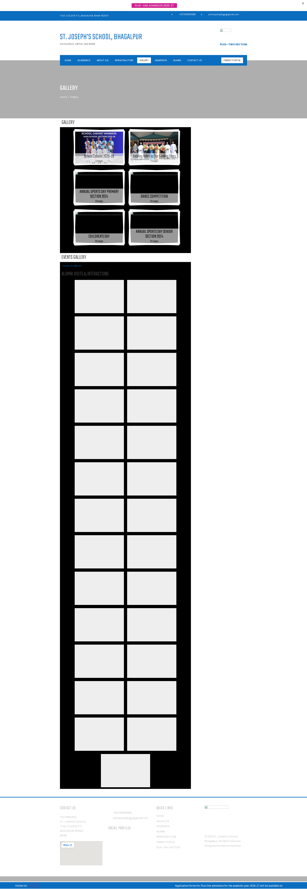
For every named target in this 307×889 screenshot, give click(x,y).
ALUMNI (177, 60)
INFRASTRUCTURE (124, 60)
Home (68, 60)
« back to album (72, 266)
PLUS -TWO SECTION (233, 44)
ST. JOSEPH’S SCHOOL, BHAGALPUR (101, 37)
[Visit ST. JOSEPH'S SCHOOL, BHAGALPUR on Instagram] (110, 837)
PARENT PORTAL (166, 842)
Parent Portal (232, 60)
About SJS (103, 60)
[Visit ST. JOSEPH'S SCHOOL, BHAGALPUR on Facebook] (122, 837)
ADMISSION (161, 60)
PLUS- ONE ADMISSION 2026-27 (154, 5)
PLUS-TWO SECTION (168, 847)
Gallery (144, 60)
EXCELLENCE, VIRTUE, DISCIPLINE (77, 44)
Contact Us (194, 60)
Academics (84, 60)
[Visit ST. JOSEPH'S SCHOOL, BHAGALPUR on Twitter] (116, 837)
